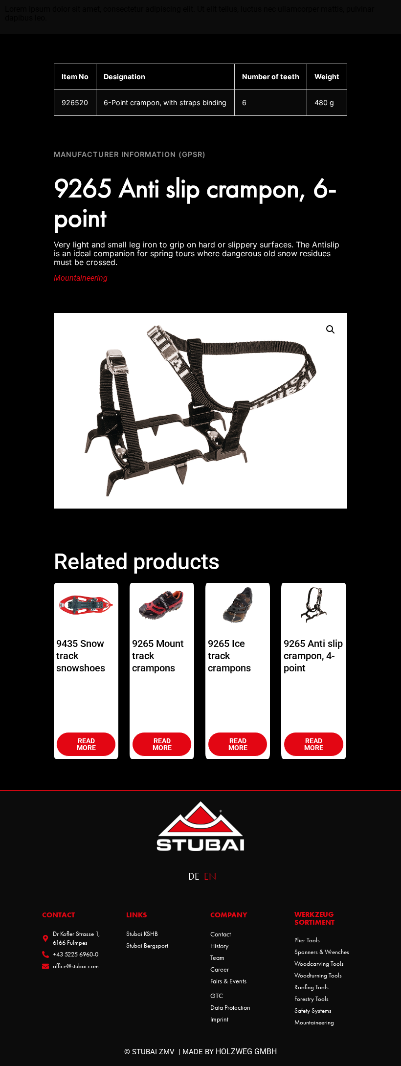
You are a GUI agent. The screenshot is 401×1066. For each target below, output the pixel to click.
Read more (86, 744)
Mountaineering (81, 278)
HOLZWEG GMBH (246, 1051)
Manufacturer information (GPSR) (130, 154)
